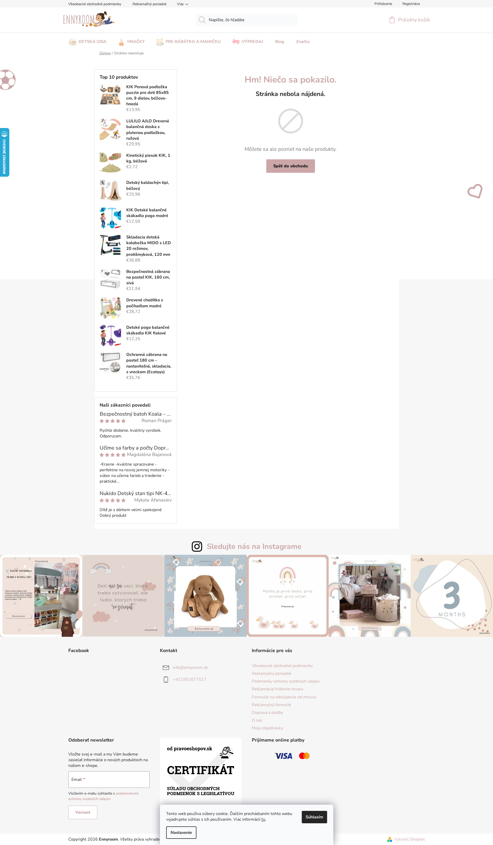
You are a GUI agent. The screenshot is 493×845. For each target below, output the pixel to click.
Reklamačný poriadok (150, 4)
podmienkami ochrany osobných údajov (103, 796)
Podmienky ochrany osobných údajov (286, 681)
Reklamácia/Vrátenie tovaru (277, 689)
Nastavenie (181, 832)
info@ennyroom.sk (190, 667)
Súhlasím (314, 817)
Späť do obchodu (290, 166)
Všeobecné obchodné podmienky (94, 4)
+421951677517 (190, 679)
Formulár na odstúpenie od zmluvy (284, 697)
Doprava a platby (267, 712)
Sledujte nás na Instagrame (254, 546)
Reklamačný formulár (271, 705)
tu (263, 819)
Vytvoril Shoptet (409, 839)
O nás (257, 720)
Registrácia (411, 3)
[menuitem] (87, 40)
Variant (82, 812)
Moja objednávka (267, 728)
